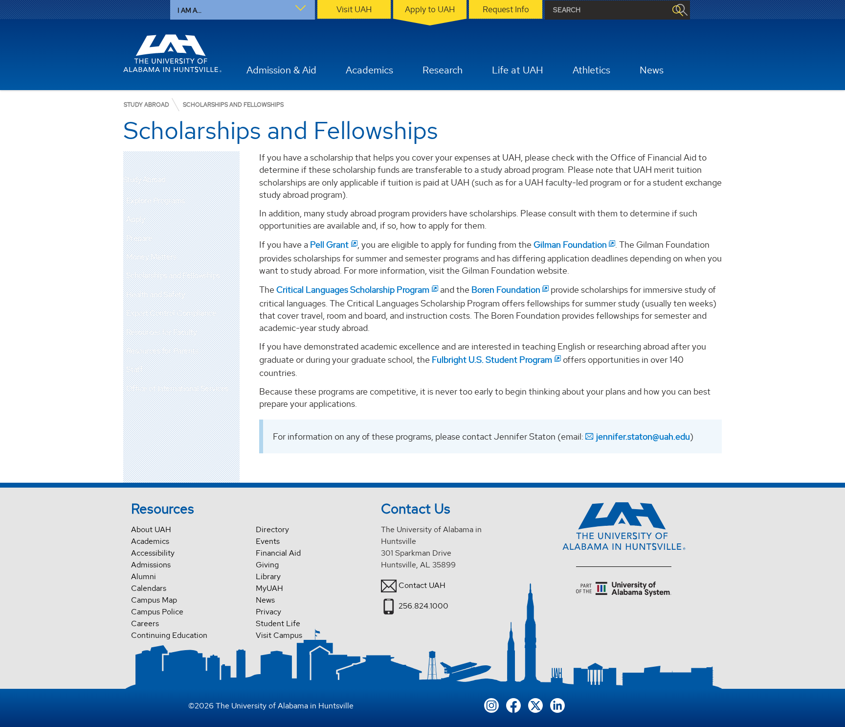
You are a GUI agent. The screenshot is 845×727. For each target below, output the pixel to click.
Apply (135, 219)
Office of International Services (177, 388)
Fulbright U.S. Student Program (492, 359)
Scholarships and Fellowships (173, 275)
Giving (267, 565)
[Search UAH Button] (677, 10)
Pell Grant (329, 244)
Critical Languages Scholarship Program (352, 289)
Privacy (268, 612)
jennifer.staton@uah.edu (643, 436)
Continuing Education (169, 635)
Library (268, 576)
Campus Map (154, 600)
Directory (272, 529)
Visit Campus (279, 635)
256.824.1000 (423, 606)
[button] (232, 219)
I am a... (189, 10)
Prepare (139, 238)
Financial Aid (278, 553)
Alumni (143, 576)
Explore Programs (155, 200)
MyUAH (269, 588)
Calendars (148, 588)
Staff (134, 369)
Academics (150, 541)
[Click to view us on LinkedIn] (557, 704)
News (265, 600)
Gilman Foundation (570, 244)
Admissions (151, 565)
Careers (145, 623)
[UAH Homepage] (172, 53)
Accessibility (153, 553)
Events (268, 541)
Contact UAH (422, 585)
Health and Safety (155, 294)
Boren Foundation (505, 289)
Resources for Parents (162, 351)
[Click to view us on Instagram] (491, 704)
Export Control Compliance (171, 313)
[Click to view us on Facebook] (513, 704)
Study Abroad (144, 180)
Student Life (278, 623)
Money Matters (151, 257)
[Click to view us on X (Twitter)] (535, 704)
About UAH (151, 529)
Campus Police (157, 612)
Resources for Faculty (161, 332)
